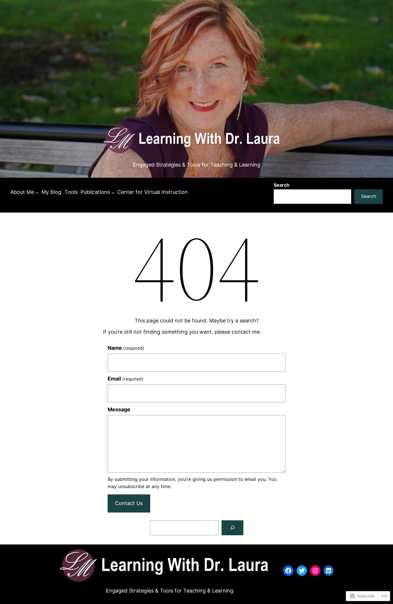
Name (126, 348)
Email (126, 379)
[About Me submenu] (37, 192)
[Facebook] (288, 570)
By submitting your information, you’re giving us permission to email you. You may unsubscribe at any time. (192, 483)
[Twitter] (302, 570)
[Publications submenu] (113, 192)
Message (119, 409)
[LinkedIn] (328, 570)
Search (281, 185)
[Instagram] (315, 570)
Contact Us (129, 503)
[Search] (232, 527)
